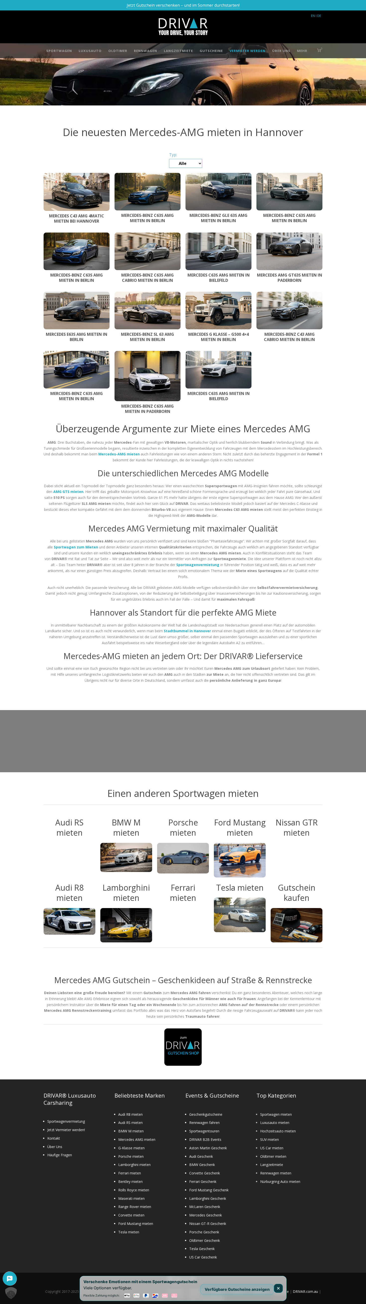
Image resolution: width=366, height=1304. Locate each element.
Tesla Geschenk (202, 1248)
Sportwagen (59, 50)
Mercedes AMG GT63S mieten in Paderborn (289, 277)
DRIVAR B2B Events (205, 1139)
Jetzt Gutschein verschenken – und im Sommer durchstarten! (183, 5)
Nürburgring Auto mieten (280, 1181)
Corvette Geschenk (204, 1173)
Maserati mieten (131, 1198)
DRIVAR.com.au (305, 1291)
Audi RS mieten (130, 1122)
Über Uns (281, 50)
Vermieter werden (247, 50)
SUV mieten (269, 1139)
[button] (11, 1293)
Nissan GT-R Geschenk (207, 1223)
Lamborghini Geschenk (207, 1198)
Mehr (302, 50)
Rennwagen (145, 50)
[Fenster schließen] (278, 1288)
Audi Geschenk (201, 1156)
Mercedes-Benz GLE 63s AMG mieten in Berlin (218, 218)
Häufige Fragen (59, 1155)
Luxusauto (90, 50)
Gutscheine (211, 50)
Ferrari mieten (129, 1173)
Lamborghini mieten (134, 1164)
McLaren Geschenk (204, 1206)
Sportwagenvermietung (66, 1121)
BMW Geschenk (202, 1164)
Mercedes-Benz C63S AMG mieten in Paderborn (147, 408)
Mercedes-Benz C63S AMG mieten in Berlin (147, 218)
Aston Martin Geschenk (208, 1148)
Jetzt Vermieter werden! (66, 1129)
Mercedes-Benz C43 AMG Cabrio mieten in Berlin (289, 337)
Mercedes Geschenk (205, 1215)
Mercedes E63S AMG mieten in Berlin (76, 337)
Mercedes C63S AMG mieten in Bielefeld (218, 277)
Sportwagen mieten (276, 1114)
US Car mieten (271, 1148)
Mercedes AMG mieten (136, 1139)
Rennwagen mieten (275, 1173)
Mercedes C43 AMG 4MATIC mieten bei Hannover (76, 218)
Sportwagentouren (204, 1131)
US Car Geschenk (203, 1257)
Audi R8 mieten (130, 1114)
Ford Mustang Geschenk (209, 1190)
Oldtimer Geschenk (204, 1240)
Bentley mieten (130, 1181)
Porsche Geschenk (204, 1232)
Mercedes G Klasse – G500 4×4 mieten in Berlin (218, 337)
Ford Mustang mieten (135, 1223)
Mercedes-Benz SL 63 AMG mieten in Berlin (147, 337)
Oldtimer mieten (273, 1156)
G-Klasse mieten (131, 1148)
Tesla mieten (128, 1232)
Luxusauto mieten (274, 1122)
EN (313, 15)
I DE (318, 15)
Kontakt (53, 1138)
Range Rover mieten (134, 1206)
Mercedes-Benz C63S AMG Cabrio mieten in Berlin (147, 277)
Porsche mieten (131, 1156)
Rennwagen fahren (204, 1122)
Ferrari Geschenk (202, 1181)
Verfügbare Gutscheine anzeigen (237, 1289)
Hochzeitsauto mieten (278, 1131)
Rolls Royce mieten (133, 1190)
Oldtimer (117, 50)
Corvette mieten (131, 1215)
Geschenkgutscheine (205, 1114)
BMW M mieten (131, 1131)
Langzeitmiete (178, 50)
